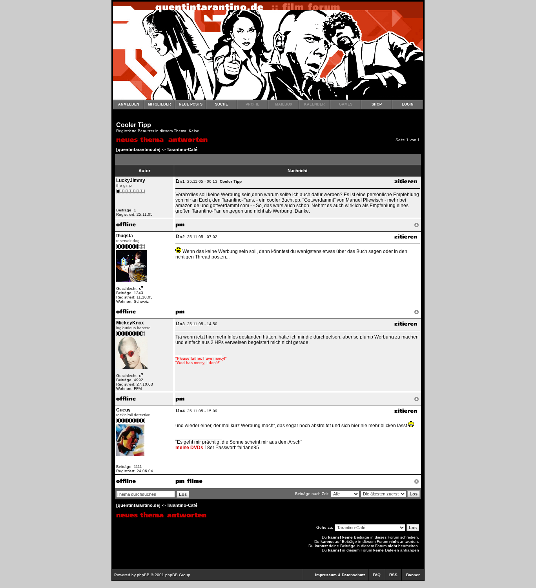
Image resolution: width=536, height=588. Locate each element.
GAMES (345, 104)
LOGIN (408, 104)
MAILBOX (283, 104)
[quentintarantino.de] (138, 149)
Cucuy (123, 410)
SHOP (377, 104)
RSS (393, 575)
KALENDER (314, 104)
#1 (182, 181)
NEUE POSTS (190, 104)
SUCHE (221, 104)
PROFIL (252, 104)
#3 (182, 324)
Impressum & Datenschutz (340, 575)
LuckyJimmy (130, 180)
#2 (182, 237)
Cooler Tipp (133, 125)
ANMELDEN (128, 104)
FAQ (377, 575)
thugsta (124, 235)
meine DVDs (189, 447)
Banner (413, 575)
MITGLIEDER (159, 104)
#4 (182, 411)
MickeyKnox (130, 323)
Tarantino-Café (182, 149)
